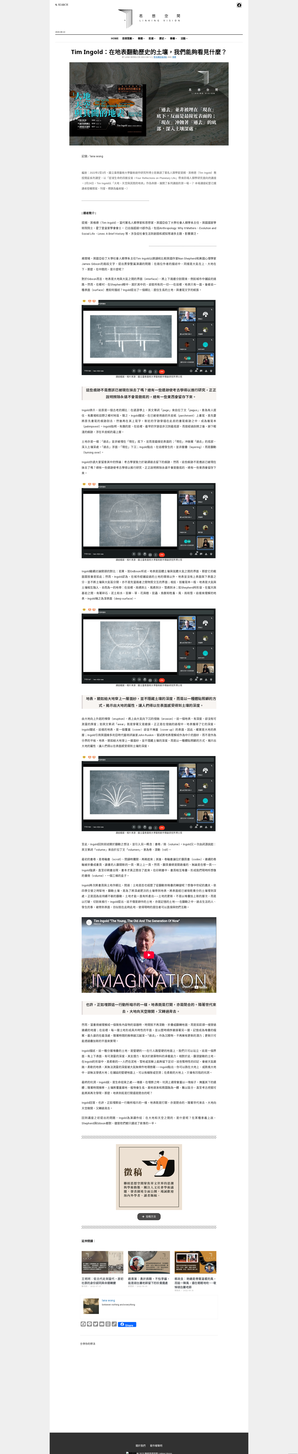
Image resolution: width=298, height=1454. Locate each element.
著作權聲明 (156, 1445)
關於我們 (141, 1445)
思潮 (151, 38)
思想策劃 (127, 38)
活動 (183, 38)
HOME (114, 38)
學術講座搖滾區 (160, 57)
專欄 (172, 38)
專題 (140, 38)
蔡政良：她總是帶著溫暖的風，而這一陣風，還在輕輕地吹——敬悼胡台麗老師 (195, 1283)
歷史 (161, 38)
